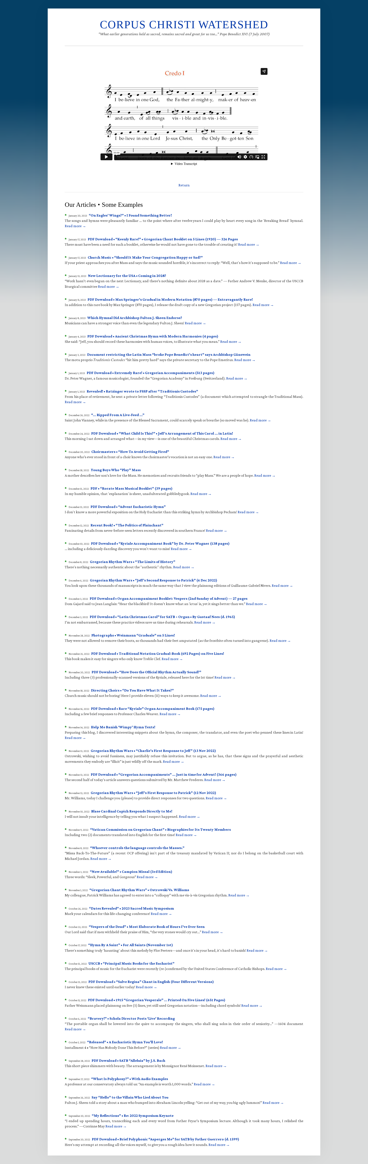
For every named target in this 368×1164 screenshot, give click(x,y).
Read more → (75, 226)
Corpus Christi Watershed (184, 24)
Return (184, 185)
